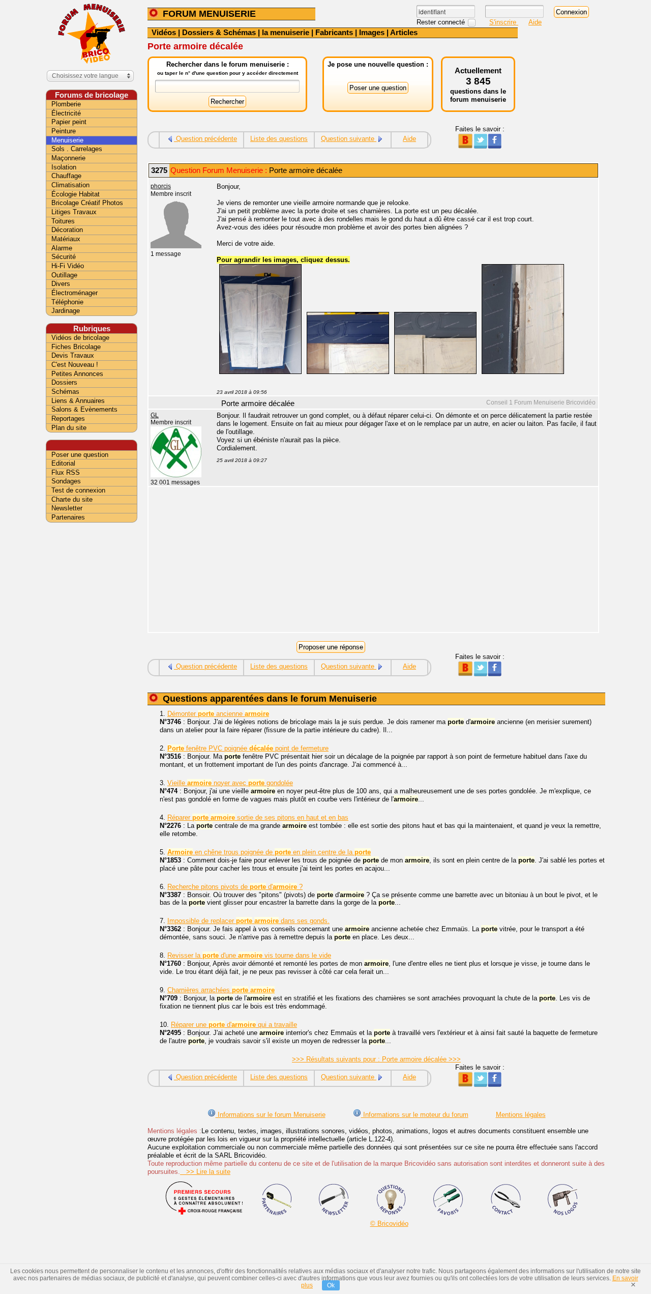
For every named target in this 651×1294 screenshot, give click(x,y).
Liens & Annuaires (78, 401)
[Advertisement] (402, 561)
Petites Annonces (77, 374)
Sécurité (63, 257)
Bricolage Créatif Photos (87, 203)
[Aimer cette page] (494, 146)
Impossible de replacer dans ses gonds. (248, 921)
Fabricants (334, 32)
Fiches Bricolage (76, 347)
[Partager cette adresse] (465, 146)
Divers (60, 283)
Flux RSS (65, 472)
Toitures (63, 221)
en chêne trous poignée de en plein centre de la (269, 852)
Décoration (67, 230)
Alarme (61, 248)
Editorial (63, 463)
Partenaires (68, 517)
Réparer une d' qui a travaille (234, 1024)
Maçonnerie (68, 158)
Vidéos (164, 32)
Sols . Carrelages (76, 149)
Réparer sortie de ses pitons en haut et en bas (257, 817)
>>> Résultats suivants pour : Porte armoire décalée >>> (376, 1059)
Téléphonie (67, 302)
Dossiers (64, 382)
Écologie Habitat (75, 194)
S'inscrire (503, 22)
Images (371, 32)
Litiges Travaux (74, 212)
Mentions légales (521, 1114)
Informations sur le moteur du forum (414, 1114)
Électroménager (74, 293)
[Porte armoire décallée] (260, 372)
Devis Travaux (72, 355)
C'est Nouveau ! (74, 364)
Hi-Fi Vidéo (67, 266)
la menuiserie (285, 32)
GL (155, 415)
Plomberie (66, 104)
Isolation (63, 167)
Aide (535, 22)
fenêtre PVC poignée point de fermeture (248, 748)
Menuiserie (67, 140)
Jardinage (65, 310)
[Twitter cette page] (479, 146)
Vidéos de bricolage (80, 337)
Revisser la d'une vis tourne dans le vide (249, 955)
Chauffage (66, 176)
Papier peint (68, 122)
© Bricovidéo (389, 1223)
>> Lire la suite (205, 1171)
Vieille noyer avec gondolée (230, 783)
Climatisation (70, 185)
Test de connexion (78, 490)
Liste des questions (279, 138)
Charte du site (72, 499)
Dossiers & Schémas (219, 32)
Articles (404, 32)
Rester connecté (442, 22)
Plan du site (68, 428)
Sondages (66, 481)
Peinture (63, 131)
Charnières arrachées (221, 990)
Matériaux (65, 239)
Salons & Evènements (84, 409)
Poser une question (79, 454)
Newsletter (66, 508)
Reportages (68, 418)
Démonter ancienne (218, 713)
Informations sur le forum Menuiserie (271, 1114)
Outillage (64, 275)
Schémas (65, 391)
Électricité (66, 113)
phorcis (161, 186)
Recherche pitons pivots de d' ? (235, 886)
